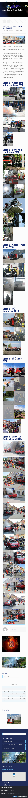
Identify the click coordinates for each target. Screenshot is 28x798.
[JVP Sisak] (14, 6)
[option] (14, 719)
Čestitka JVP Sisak (8, 741)
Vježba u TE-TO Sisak (9, 748)
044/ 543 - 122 (8, 1)
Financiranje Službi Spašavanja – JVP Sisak (14, 745)
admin (10, 30)
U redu (15, 796)
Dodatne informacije (22, 796)
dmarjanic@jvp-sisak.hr (19, 1)
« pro (3, 704)
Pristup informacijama (7, 769)
